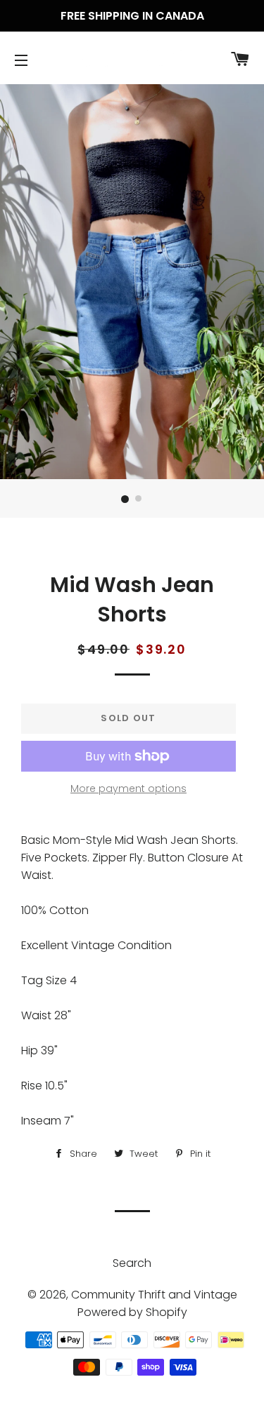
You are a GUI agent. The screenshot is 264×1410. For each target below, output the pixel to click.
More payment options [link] (128, 788)
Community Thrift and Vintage (154, 1295)
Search (132, 1263)
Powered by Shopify (132, 1312)
